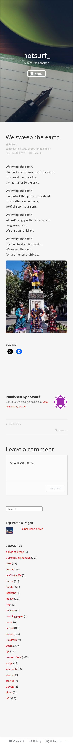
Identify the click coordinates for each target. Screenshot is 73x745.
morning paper (14, 616)
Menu (38, 73)
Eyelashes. (13, 424)
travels (10, 686)
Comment (55, 488)
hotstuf (10, 587)
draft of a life (13, 575)
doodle (10, 569)
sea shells (11, 669)
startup (10, 674)
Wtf (8, 698)
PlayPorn (11, 639)
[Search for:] (24, 508)
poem (31, 148)
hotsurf (13, 144)
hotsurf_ (36, 55)
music (9, 622)
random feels (43, 148)
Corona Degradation (18, 557)
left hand (11, 592)
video (9, 692)
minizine (11, 610)
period (10, 627)
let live (13, 148)
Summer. (60, 430)
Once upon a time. (33, 528)
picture (22, 148)
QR (8, 651)
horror (9, 581)
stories (10, 680)
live (8, 604)
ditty (9, 563)
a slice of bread (15, 551)
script (9, 663)
